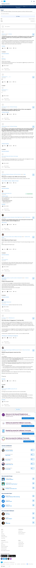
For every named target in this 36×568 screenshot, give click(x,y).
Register (24, 6)
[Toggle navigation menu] (34, 4)
